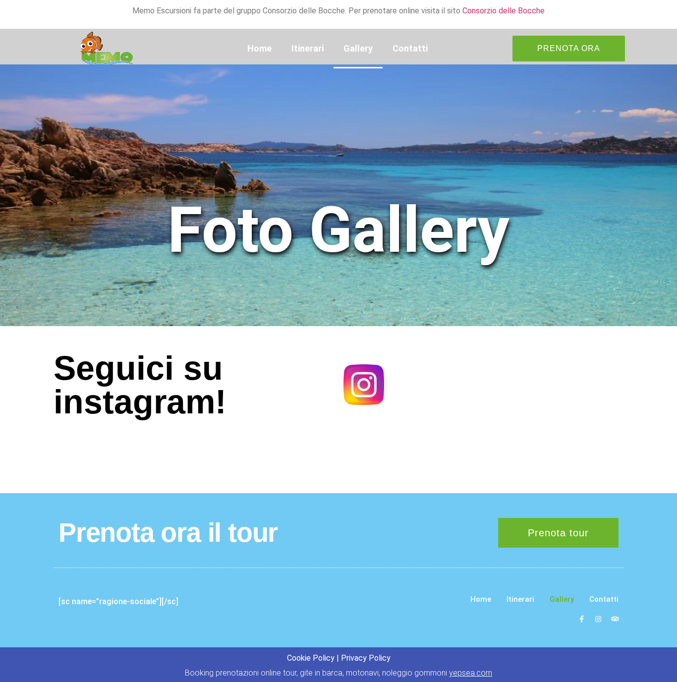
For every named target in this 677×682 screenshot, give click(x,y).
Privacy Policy (366, 658)
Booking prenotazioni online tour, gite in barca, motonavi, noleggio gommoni (338, 673)
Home (259, 48)
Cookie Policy (311, 658)
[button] (568, 48)
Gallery (358, 48)
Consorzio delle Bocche (503, 10)
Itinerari (307, 48)
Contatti (410, 48)
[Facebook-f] (581, 619)
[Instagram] (598, 619)
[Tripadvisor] (615, 619)
